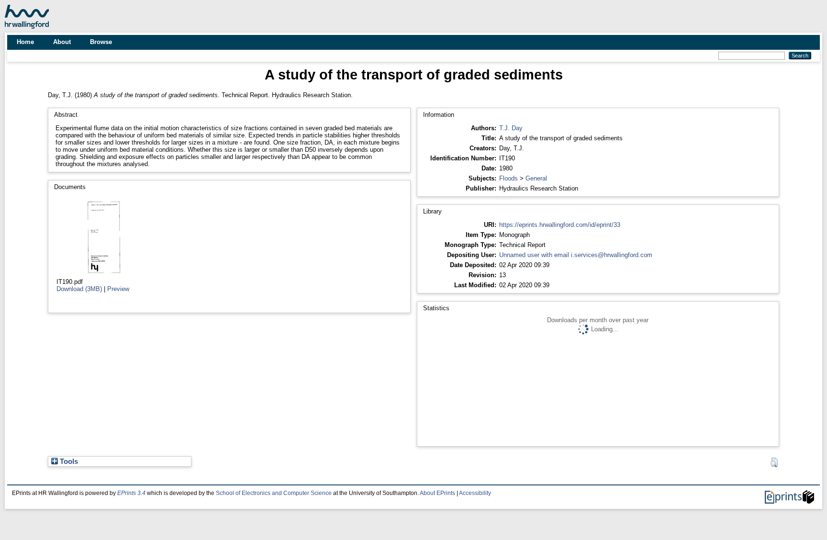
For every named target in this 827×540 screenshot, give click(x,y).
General (536, 178)
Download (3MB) (79, 288)
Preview (118, 288)
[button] (774, 462)
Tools (68, 461)
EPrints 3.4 (131, 493)
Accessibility (475, 493)
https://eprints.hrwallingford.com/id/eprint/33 (559, 224)
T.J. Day (511, 128)
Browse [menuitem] (101, 41)
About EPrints (437, 493)
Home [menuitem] (25, 41)
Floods (508, 178)
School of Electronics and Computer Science (274, 493)
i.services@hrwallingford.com (611, 255)
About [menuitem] (62, 41)
